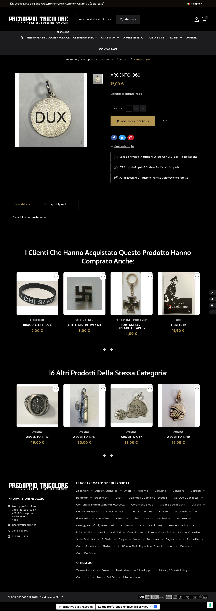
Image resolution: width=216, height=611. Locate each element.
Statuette (108, 546)
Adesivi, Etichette (106, 491)
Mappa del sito (107, 577)
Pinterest (130, 137)
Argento (143, 491)
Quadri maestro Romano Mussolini (149, 532)
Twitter (122, 137)
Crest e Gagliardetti (172, 504)
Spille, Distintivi (85, 539)
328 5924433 (20, 536)
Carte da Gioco (86, 553)
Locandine (102, 518)
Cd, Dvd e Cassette (186, 497)
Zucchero (153, 539)
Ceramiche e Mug (142, 504)
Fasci (109, 511)
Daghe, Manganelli (88, 511)
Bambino (160, 491)
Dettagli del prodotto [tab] (58, 204)
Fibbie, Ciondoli (142, 511)
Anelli (127, 491)
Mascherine (163, 518)
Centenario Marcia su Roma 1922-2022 (100, 504)
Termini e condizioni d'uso (92, 570)
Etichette (193, 539)
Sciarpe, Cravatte (188, 532)
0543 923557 (20, 530)
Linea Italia (83, 518)
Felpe (122, 511)
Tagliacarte (173, 539)
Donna (184, 546)
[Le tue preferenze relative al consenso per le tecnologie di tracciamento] (210, 605)
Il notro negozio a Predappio (134, 570)
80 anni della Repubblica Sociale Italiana (147, 546)
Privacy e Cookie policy (173, 570)
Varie (136, 539)
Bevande (82, 497)
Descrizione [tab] (22, 204)
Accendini (82, 491)
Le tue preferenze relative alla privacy (123, 606)
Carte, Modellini (86, 546)
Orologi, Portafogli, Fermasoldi (95, 525)
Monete (182, 518)
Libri (196, 511)
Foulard (163, 511)
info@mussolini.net (24, 525)
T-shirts (107, 539)
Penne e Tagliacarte (181, 525)
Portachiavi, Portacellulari (104, 532)
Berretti (196, 491)
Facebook (114, 137)
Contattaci (83, 577)
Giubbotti (181, 511)
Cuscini (196, 504)
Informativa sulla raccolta (76, 606)
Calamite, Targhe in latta (132, 518)
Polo (79, 532)
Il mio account (132, 577)
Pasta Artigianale (151, 525)
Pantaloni (127, 525)
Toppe (122, 539)
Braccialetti (101, 497)
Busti (119, 497)
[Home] (21, 37)
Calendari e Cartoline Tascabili (148, 497)
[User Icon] (197, 19)
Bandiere (178, 491)
